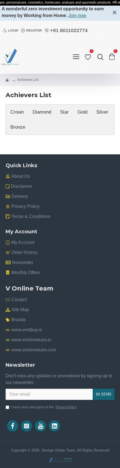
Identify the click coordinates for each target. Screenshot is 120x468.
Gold (82, 112)
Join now (77, 15)
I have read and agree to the (44, 407)
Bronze (17, 127)
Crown (17, 112)
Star (64, 112)
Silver (102, 112)
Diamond (42, 112)
